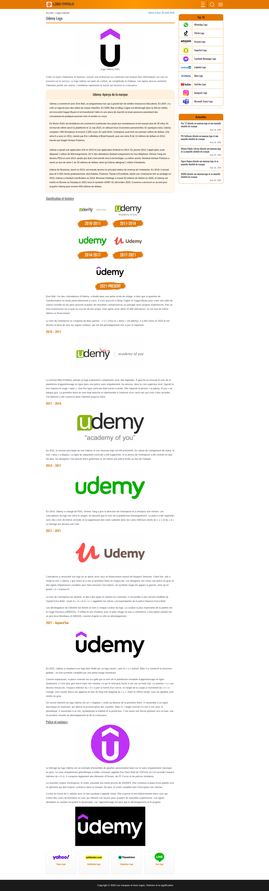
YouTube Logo (200, 84)
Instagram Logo (200, 92)
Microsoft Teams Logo (203, 101)
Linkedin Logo (200, 67)
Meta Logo (198, 75)
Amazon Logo (199, 41)
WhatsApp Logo (200, 24)
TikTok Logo (199, 33)
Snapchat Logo (200, 50)
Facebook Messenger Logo (205, 58)
